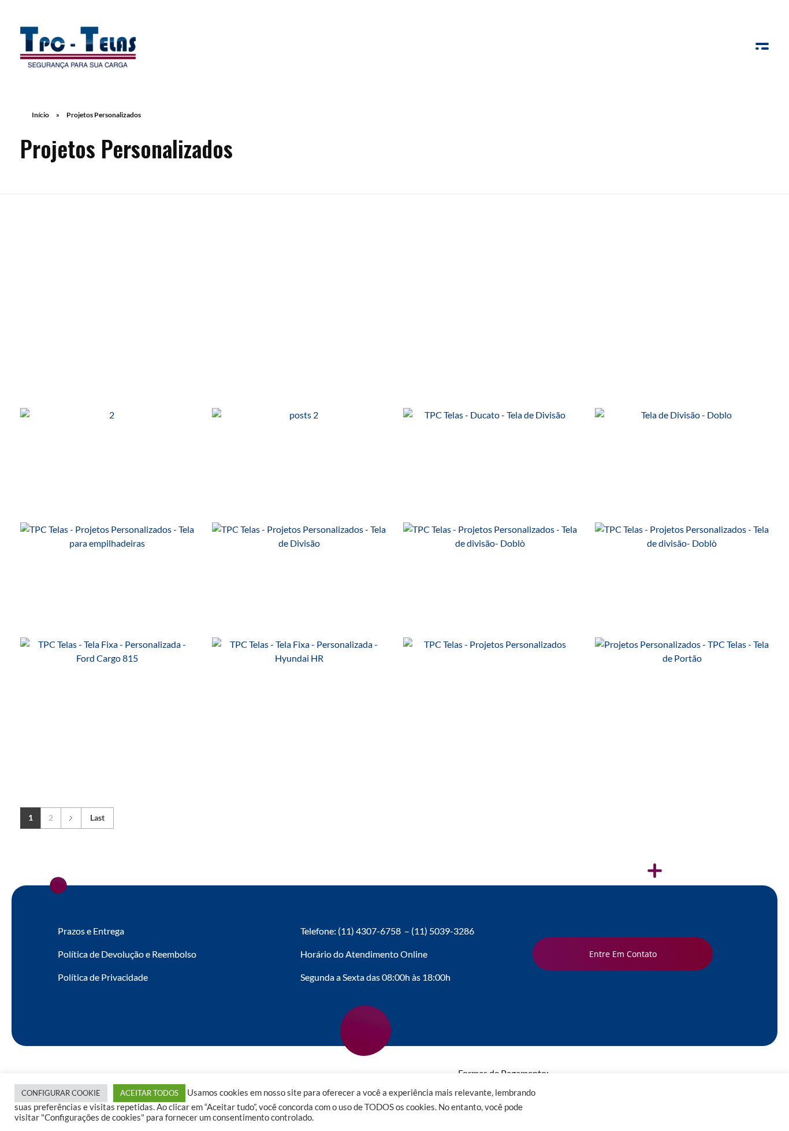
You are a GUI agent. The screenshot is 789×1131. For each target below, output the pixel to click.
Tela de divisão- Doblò (490, 594)
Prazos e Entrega (91, 930)
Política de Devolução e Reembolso (127, 953)
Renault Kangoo (107, 472)
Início (40, 114)
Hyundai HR (299, 709)
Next (71, 818)
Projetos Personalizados (101, 486)
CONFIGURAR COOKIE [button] (61, 1092)
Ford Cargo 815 (107, 709)
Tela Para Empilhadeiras (107, 594)
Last (97, 817)
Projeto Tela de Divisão (299, 594)
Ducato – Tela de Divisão (490, 472)
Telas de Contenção (107, 500)
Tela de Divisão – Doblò (682, 472)
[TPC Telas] (78, 48)
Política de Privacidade (103, 976)
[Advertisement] (394, 283)
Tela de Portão (682, 709)
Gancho (299, 472)
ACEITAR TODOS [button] (149, 1092)
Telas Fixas (158, 608)
